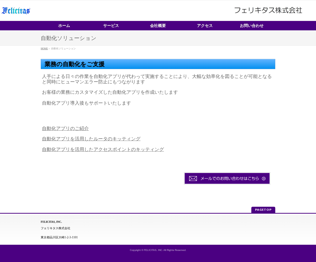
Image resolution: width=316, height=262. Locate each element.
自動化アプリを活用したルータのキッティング (91, 138)
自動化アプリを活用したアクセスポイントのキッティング (103, 149)
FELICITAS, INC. (153, 250)
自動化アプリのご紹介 (65, 128)
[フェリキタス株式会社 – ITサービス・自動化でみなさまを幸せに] (16, 15)
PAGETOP (263, 209)
